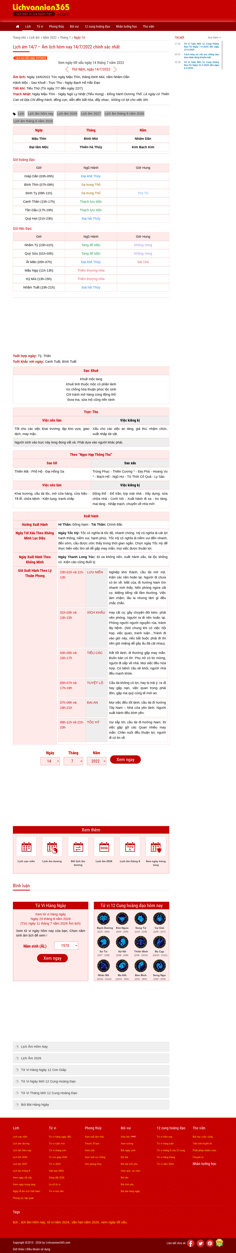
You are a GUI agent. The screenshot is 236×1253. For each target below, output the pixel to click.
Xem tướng (127, 1143)
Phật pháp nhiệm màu (204, 1150)
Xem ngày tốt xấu (22, 1177)
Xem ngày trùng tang (24, 1184)
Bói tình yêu (127, 1184)
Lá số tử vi (54, 1184)
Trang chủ (19, 37)
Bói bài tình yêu (129, 1164)
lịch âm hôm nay (33, 1222)
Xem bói (125, 1136)
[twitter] (201, 1246)
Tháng (73, 753)
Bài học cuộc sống (203, 1136)
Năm (96, 753)
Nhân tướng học (126, 26)
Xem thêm (91, 830)
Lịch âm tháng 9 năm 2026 (33, 121)
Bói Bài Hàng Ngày (35, 1104)
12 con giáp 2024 (58, 1157)
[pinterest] (210, 1246)
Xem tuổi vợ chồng (95, 1157)
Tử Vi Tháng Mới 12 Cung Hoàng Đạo (49, 1093)
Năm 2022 (50, 37)
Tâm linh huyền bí (202, 1143)
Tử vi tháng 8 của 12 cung (171, 1150)
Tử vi (40, 26)
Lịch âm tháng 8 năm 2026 (124, 113)
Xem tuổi (89, 1150)
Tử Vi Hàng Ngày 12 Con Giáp (43, 1070)
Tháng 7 (65, 37)
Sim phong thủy (93, 1164)
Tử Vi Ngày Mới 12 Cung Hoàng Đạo (48, 1081)
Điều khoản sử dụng (38, 1249)
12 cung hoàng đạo (97, 26)
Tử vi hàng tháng (166, 1157)
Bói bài (124, 1157)
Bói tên (124, 1177)
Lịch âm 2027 (91, 113)
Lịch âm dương (21, 1143)
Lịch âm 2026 (67, 113)
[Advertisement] (156, 10)
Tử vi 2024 (54, 1164)
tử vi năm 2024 (58, 1222)
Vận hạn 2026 (56, 1170)
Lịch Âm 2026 (31, 1058)
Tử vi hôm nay (164, 1136)
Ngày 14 (79, 37)
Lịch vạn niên (20, 1136)
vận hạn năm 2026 (85, 1222)
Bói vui (74, 26)
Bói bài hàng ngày (130, 1191)
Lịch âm (34, 37)
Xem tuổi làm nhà (94, 1136)
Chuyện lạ (198, 1157)
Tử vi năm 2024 (165, 1164)
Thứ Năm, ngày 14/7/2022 (91, 69)
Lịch (28, 26)
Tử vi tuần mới (57, 1143)
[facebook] (191, 1246)
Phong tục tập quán (23, 1198)
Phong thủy (56, 26)
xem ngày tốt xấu (113, 1222)
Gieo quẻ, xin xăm (130, 1170)
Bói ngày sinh (128, 1150)
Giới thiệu (18, 1249)
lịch (16, 1222)
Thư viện (148, 26)
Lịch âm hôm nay (40, 113)
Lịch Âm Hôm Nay (34, 1046)
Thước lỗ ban (92, 1143)
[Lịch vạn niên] (17, 26)
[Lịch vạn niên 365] (41, 11)
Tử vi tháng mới (57, 1150)
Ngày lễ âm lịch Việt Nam (26, 1191)
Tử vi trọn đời (56, 1191)
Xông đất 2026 (56, 1177)
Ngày (50, 753)
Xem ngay (125, 759)
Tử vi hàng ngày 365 (60, 1136)
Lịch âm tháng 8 (21, 1170)
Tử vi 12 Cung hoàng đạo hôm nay (131, 905)
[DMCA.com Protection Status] (219, 1246)
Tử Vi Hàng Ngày (50, 905)
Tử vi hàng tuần (165, 1143)
